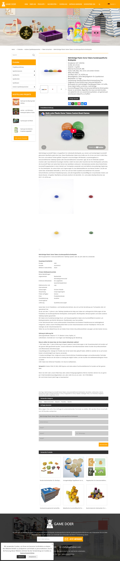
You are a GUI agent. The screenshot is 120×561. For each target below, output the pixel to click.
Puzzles (63, 402)
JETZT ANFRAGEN (75, 538)
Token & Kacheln (47, 49)
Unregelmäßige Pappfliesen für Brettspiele (74, 480)
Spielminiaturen (17, 71)
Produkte (20, 49)
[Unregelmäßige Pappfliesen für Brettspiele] (73, 466)
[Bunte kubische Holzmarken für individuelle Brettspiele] (96, 494)
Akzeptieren (32, 557)
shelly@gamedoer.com (71, 547)
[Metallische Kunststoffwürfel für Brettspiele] (73, 494)
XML (59, 554)
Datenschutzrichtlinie (68, 554)
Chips (40, 402)
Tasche (70, 402)
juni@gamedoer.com (59, 375)
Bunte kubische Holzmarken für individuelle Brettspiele (97, 508)
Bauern (57, 402)
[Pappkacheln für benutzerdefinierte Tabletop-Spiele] (96, 466)
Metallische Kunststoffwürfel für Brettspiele (74, 508)
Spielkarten (16, 75)
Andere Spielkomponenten (32, 49)
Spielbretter (16, 79)
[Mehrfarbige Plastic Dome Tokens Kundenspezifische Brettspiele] (44, 89)
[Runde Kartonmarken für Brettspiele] (50, 466)
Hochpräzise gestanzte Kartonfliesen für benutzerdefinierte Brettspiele (51, 508)
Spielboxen (16, 83)
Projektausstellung (18, 67)
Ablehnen (21, 557)
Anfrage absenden (73, 98)
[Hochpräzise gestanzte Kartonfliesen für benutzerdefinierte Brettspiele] (50, 494)
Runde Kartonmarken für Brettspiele (50, 480)
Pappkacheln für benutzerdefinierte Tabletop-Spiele (97, 480)
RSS (56, 554)
